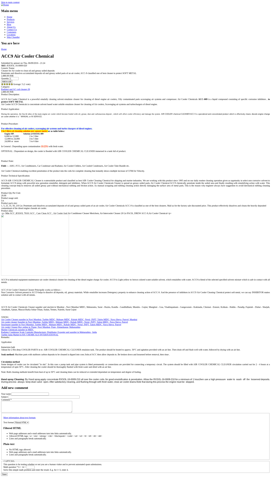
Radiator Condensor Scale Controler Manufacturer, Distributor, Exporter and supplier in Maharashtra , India (49, 332)
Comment (6, 399)
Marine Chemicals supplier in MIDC (17, 329)
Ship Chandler (13, 37)
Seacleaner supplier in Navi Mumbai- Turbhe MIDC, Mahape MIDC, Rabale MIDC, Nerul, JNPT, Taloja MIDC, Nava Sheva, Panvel (61, 324)
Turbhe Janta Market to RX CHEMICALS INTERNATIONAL (29, 335)
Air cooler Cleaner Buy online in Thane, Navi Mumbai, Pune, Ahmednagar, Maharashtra (40, 327)
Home (9, 17)
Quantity (5, 78)
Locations (11, 34)
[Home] (5, 5)
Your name (6, 394)
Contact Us (12, 29)
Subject (4, 397)
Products (11, 19)
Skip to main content (10, 2)
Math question (10, 467)
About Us (11, 27)
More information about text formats (19, 417)
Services (10, 22)
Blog (9, 24)
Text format (8, 422)
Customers (11, 32)
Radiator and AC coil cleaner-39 (15, 89)
